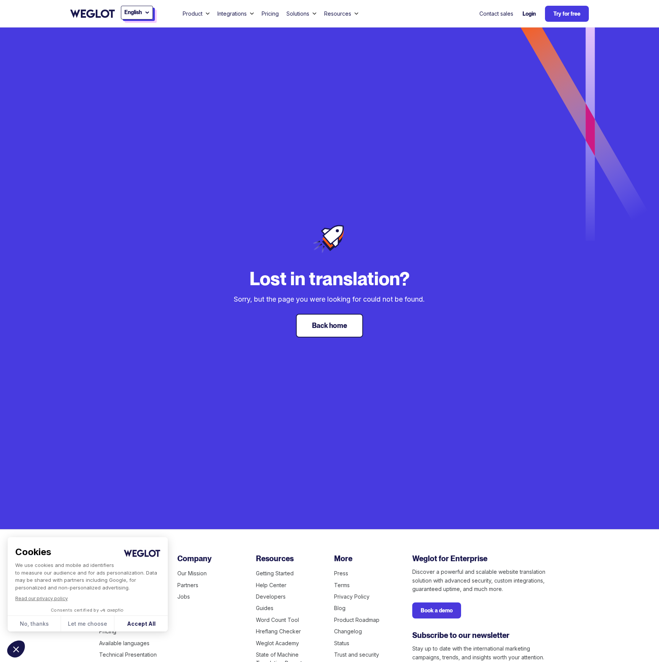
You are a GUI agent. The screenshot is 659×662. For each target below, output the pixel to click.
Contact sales (496, 13)
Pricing (270, 13)
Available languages (124, 643)
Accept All (141, 623)
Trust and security (356, 654)
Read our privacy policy (41, 598)
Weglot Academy (277, 643)
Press (341, 573)
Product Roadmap (356, 620)
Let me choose (87, 623)
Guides (264, 608)
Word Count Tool (277, 620)
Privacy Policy (352, 596)
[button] (16, 649)
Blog (340, 608)
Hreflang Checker (278, 631)
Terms (342, 585)
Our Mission (192, 573)
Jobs (183, 596)
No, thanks (34, 623)
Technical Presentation (128, 654)
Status (341, 643)
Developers (271, 596)
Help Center (271, 585)
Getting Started (275, 573)
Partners (187, 585)
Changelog (348, 631)
